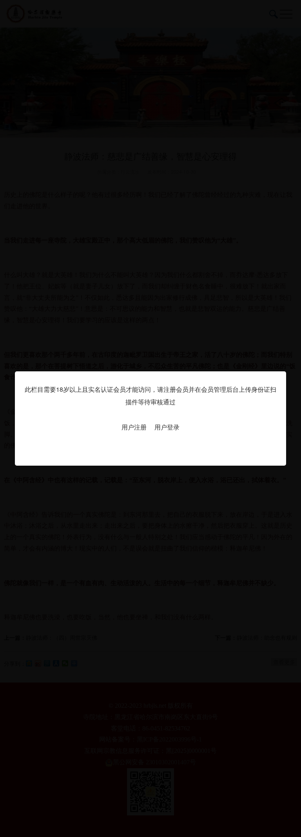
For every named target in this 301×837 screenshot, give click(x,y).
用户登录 (167, 426)
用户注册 (134, 426)
